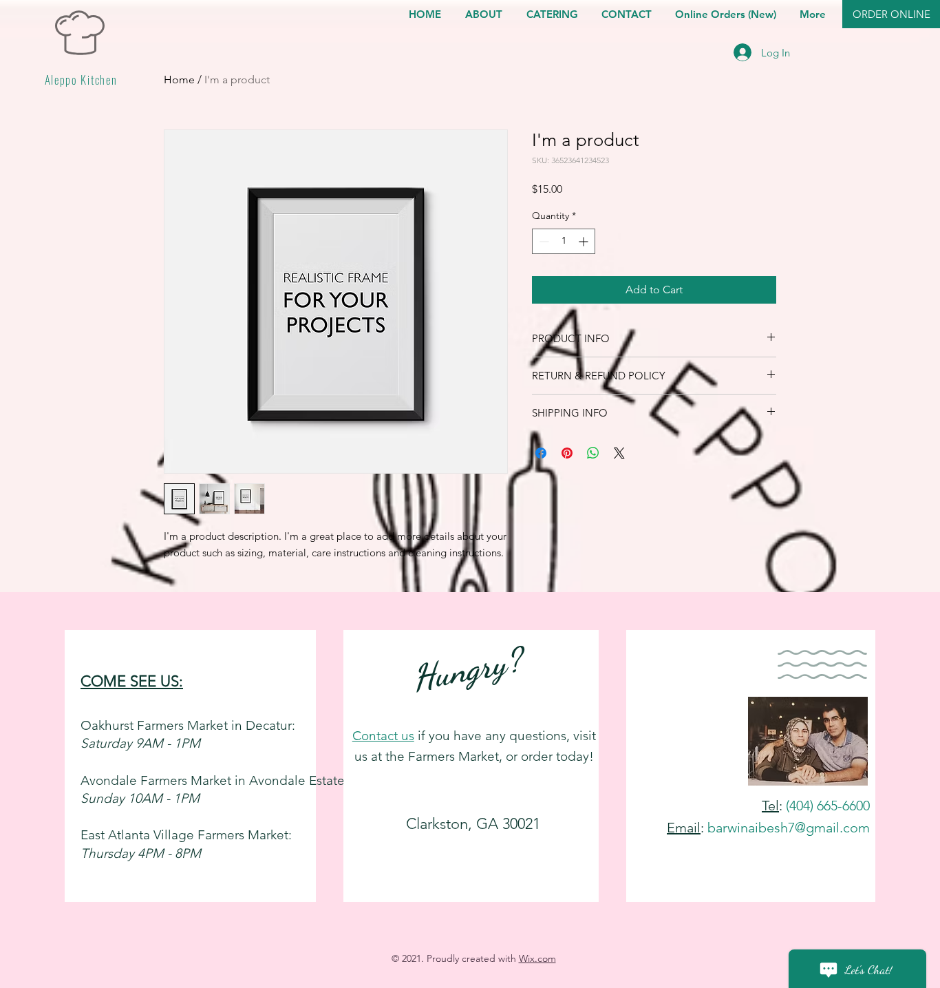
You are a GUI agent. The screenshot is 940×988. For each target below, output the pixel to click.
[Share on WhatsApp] (593, 453)
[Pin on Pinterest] (567, 453)
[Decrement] (542, 241)
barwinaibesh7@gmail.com (788, 827)
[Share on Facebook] (541, 453)
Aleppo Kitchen (81, 79)
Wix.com (537, 958)
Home (179, 79)
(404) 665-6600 (828, 805)
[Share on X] (619, 453)
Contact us (383, 736)
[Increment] (584, 241)
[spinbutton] (563, 241)
